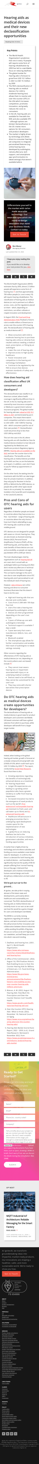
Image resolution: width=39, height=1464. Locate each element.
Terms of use (5, 1413)
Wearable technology (8, 1315)
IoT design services (7, 1336)
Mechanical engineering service (11, 1346)
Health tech (5, 1317)
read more (11, 1230)
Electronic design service (9, 1338)
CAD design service (7, 1357)
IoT (3, 1314)
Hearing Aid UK (26, 560)
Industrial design (7, 1377)
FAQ (3, 1308)
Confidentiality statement (9, 1427)
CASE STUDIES (11, 1236)
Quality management (8, 1304)
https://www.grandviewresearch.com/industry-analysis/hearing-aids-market (21, 1040)
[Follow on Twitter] (15, 1433)
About (4, 1301)
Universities (5, 1391)
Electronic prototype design (10, 1340)
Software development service (10, 1342)
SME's (3, 1396)
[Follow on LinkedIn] (7, 1433)
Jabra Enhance (16, 585)
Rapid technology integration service (12, 1367)
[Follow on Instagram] (11, 1433)
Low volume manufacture (9, 1373)
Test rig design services (8, 1355)
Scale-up (4, 1394)
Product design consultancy (10, 1333)
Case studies (5, 1383)
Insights (4, 1403)
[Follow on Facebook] (3, 1433)
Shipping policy (6, 1429)
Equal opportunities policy (9, 1416)
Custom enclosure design (9, 1358)
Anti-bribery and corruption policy (11, 1420)
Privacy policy (6, 1411)
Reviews (4, 1306)
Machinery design (7, 1366)
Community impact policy (9, 1418)
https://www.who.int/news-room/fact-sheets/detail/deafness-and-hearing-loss (21, 952)
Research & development (9, 1353)
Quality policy (6, 1424)
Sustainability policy (7, 1414)
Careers (4, 1303)
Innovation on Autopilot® (9, 1324)
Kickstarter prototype (8, 1375)
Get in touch (19, 234)
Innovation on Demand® (9, 1326)
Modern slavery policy (8, 1422)
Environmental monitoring (9, 1319)
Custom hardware (7, 1362)
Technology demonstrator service (11, 1369)
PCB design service (7, 1347)
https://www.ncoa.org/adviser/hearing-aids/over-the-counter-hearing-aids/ (20, 1021)
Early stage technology (8, 1351)
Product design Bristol (8, 1371)
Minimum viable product (9, 1364)
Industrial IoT (24, 1236)
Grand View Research (23, 769)
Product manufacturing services (11, 1349)
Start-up (4, 1392)
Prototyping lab (6, 1360)
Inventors (5, 1389)
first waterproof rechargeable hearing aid (19, 806)
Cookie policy (5, 1409)
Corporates (5, 1398)
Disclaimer (5, 1425)
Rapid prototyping (7, 1344)
